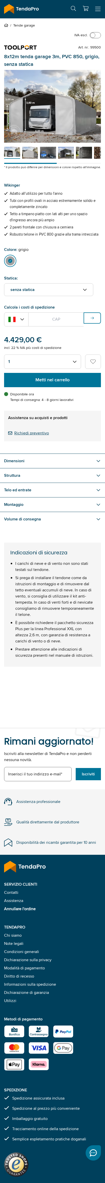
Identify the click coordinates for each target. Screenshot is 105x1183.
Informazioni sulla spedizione (30, 984)
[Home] (7, 25)
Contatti (11, 892)
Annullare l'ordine (20, 909)
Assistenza (13, 901)
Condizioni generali (21, 952)
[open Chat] (93, 1153)
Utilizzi (10, 1001)
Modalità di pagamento (24, 968)
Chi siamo (13, 935)
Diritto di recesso (19, 976)
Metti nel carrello (52, 379)
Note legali (13, 943)
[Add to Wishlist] (93, 362)
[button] (86, 8)
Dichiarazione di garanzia (26, 992)
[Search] (73, 9)
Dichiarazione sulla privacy (27, 960)
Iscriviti (88, 774)
